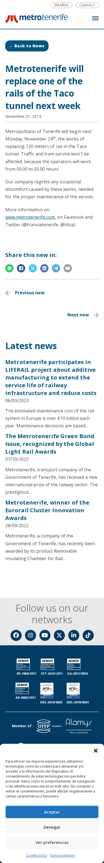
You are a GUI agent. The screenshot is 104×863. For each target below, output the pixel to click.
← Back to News (27, 45)
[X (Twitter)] (59, 635)
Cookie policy (36, 855)
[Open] (95, 18)
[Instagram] (30, 635)
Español (61, 5)
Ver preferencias (52, 842)
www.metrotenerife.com (30, 217)
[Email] (68, 268)
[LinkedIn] (44, 268)
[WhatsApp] (9, 268)
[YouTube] (44, 635)
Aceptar (52, 812)
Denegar (52, 827)
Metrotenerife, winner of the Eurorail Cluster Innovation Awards (47, 510)
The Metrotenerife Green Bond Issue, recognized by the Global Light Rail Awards (49, 443)
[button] (95, 750)
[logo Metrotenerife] (36, 19)
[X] (33, 268)
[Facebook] (21, 268)
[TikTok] (88, 635)
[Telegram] (56, 268)
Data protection (62, 855)
